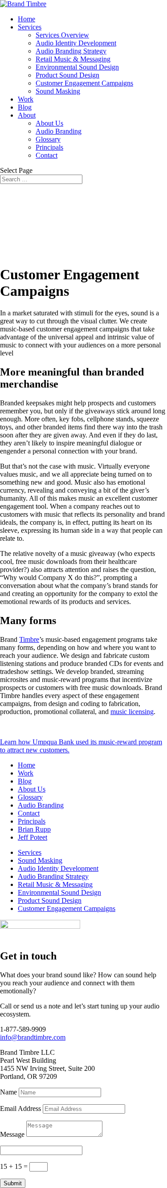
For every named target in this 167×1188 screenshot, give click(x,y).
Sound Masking (58, 91)
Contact (46, 155)
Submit (13, 1183)
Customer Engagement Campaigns (84, 83)
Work (25, 99)
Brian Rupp (34, 829)
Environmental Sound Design (77, 67)
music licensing (132, 711)
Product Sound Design (67, 75)
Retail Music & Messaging (73, 59)
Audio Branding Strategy (71, 51)
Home (26, 19)
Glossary (48, 139)
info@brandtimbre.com (32, 1037)
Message (12, 1134)
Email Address (20, 1108)
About (27, 115)
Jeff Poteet (32, 837)
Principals (49, 147)
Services (29, 27)
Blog (25, 107)
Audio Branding (58, 131)
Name (8, 1092)
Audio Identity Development (76, 43)
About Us (49, 123)
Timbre (29, 639)
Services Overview (62, 35)
